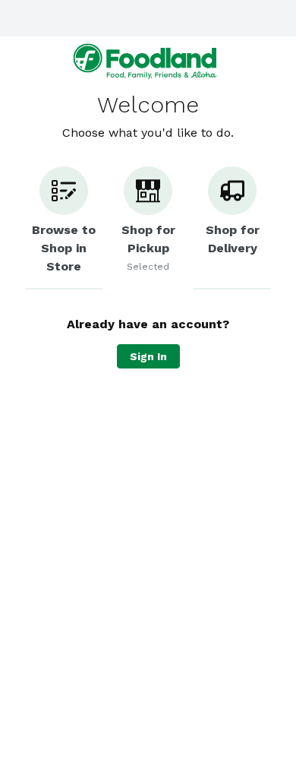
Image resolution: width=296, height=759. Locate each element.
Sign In (148, 356)
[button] (63, 227)
